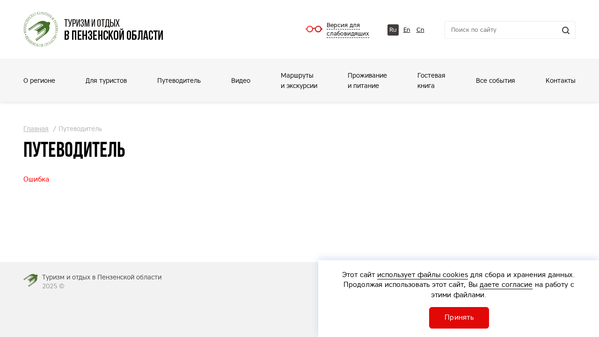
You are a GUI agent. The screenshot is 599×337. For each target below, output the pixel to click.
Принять (459, 317)
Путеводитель (179, 80)
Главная (36, 128)
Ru (393, 30)
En (406, 30)
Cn (420, 30)
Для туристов (106, 80)
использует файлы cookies (422, 274)
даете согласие (506, 284)
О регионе (39, 80)
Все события (495, 80)
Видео (240, 80)
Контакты (561, 80)
